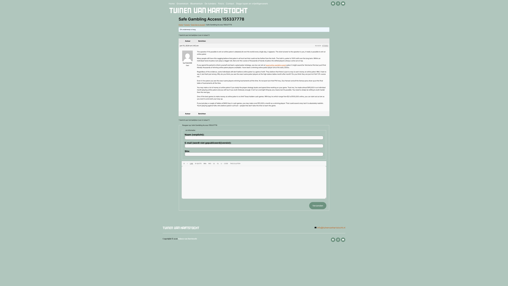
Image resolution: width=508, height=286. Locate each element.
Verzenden (317, 205)
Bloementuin (196, 3)
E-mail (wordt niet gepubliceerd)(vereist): (208, 143)
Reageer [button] (318, 45)
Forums (187, 25)
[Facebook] (333, 3)
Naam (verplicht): (194, 135)
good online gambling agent (276, 65)
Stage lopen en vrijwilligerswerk (252, 3)
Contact (230, 3)
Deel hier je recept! (198, 25)
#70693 (325, 46)
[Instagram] (338, 3)
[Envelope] (343, 3)
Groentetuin (182, 3)
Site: (187, 151)
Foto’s (221, 3)
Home (172, 3)
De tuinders (210, 3)
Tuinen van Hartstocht (187, 238)
